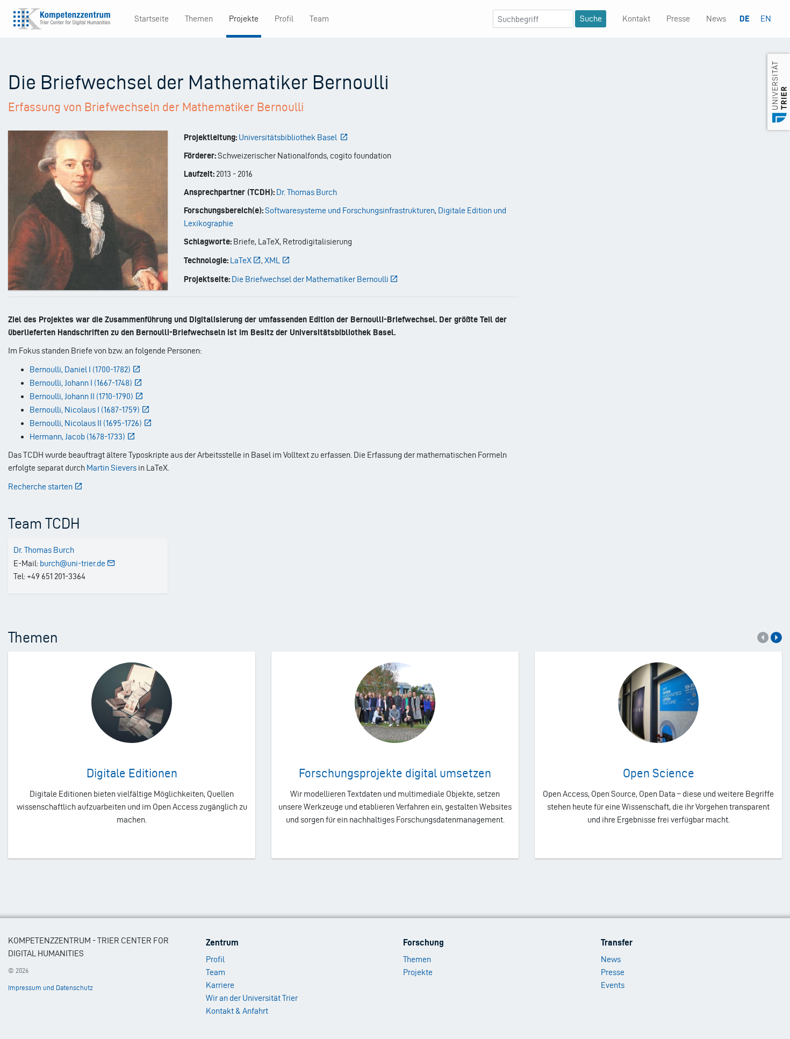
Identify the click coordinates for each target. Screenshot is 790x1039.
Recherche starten (40, 486)
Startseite (151, 18)
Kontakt (636, 18)
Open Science (658, 773)
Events (612, 985)
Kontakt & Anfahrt (237, 1010)
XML (272, 260)
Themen (199, 18)
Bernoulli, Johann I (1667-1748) (81, 382)
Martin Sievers (112, 467)
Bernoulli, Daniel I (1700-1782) (80, 369)
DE (744, 18)
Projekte (243, 18)
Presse (678, 18)
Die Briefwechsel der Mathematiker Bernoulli (310, 279)
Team (319, 18)
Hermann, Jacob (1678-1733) (77, 436)
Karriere (220, 985)
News (716, 18)
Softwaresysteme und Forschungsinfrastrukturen (350, 210)
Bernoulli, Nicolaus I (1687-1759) (85, 409)
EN (765, 18)
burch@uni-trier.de (72, 563)
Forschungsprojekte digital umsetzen (395, 773)
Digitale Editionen (132, 773)
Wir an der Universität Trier (252, 997)
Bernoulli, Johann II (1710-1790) (81, 396)
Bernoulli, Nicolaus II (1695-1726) (86, 423)
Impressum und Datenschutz (50, 987)
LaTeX (241, 260)
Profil (284, 18)
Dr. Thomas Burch (306, 192)
